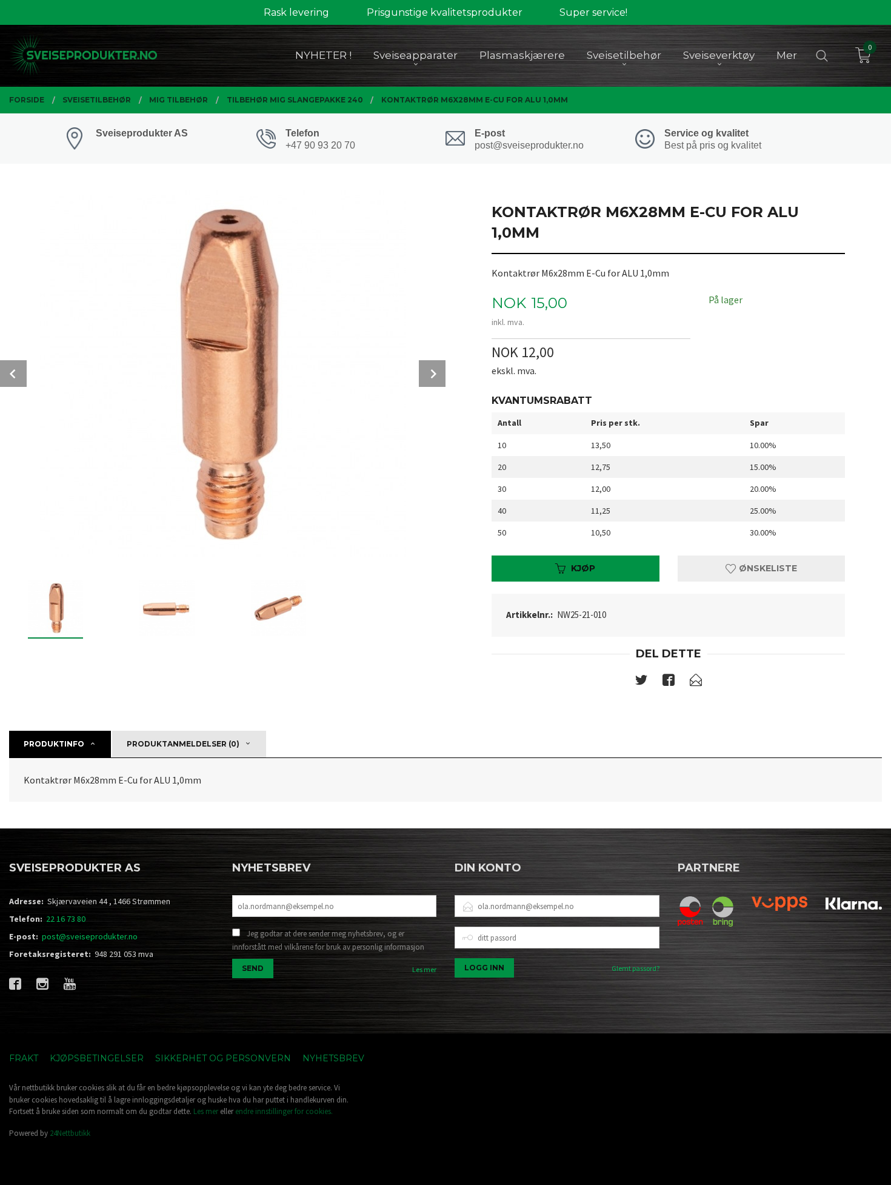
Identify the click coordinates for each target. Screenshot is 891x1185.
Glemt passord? (635, 968)
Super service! (593, 12)
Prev (13, 373)
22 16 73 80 (65, 918)
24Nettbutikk (70, 1133)
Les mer (424, 969)
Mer (786, 55)
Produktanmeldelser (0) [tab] (183, 743)
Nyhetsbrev (333, 1058)
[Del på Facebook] (668, 682)
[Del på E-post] (696, 682)
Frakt (23, 1058)
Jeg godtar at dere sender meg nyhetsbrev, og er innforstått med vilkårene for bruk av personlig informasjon (328, 940)
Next (432, 373)
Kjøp (583, 568)
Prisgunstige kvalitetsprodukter (444, 12)
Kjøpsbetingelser (97, 1058)
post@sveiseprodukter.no (90, 936)
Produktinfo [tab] (54, 743)
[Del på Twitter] (641, 682)
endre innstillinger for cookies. (284, 1111)
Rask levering (296, 12)
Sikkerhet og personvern (223, 1058)
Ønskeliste (766, 568)
